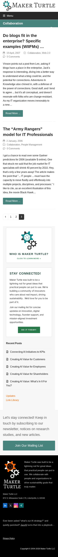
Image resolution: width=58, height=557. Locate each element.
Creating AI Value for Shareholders (29, 374)
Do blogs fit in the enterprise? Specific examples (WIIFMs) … (23, 41)
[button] (8, 15)
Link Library (12, 400)
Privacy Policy (9, 538)
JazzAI (24, 525)
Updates (10, 396)
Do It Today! (29, 330)
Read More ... (13, 113)
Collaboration (34, 53)
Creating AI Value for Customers (27, 359)
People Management (31, 144)
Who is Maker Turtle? (29, 254)
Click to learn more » (29, 258)
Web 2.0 (46, 53)
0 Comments (13, 56)
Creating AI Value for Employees (28, 366)
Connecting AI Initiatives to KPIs (27, 352)
